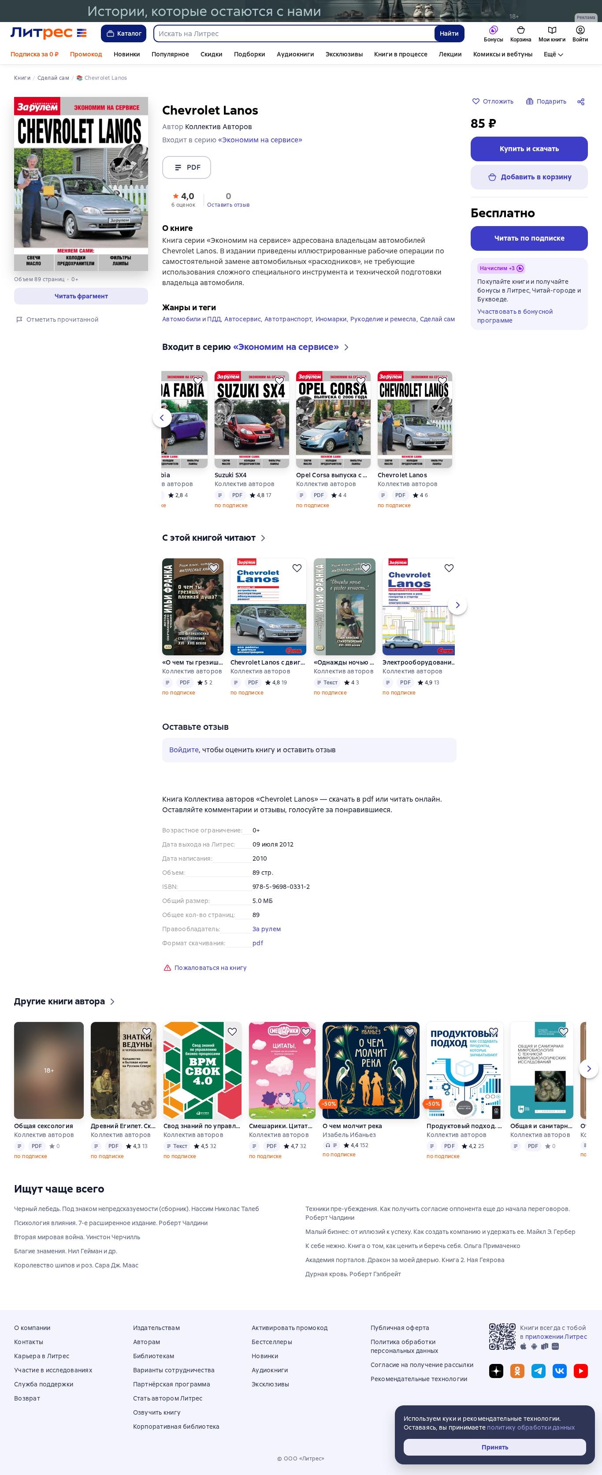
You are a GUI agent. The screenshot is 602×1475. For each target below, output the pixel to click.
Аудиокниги (295, 54)
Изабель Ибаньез (349, 1135)
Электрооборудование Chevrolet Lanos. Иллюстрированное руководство (420, 662)
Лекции (450, 54)
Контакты (28, 1342)
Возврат (27, 1398)
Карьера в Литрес (41, 1356)
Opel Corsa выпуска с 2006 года (333, 475)
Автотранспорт (288, 319)
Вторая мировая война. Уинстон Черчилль (77, 1237)
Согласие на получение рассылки (422, 1365)
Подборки (249, 54)
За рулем (267, 929)
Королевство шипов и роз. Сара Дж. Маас (76, 1265)
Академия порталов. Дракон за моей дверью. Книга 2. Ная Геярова (405, 1260)
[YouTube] (581, 1371)
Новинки (127, 54)
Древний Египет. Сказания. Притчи (123, 1126)
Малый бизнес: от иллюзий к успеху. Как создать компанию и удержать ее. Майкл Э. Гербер (440, 1232)
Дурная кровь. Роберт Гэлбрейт (353, 1274)
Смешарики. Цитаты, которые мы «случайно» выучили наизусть (282, 1126)
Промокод (86, 54)
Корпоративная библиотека (176, 1426)
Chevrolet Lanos (402, 475)
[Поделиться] (582, 101)
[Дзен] (496, 1371)
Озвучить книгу (157, 1412)
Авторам (146, 1342)
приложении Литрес (556, 1337)
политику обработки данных (531, 1427)
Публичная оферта (400, 1328)
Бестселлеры (272, 1342)
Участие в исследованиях (53, 1370)
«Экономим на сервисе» (260, 140)
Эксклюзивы (344, 54)
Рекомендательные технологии (419, 1379)
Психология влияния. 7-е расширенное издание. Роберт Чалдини (111, 1223)
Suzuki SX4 (231, 475)
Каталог (129, 33)
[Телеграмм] (538, 1371)
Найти (449, 33)
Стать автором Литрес (168, 1398)
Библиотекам (154, 1356)
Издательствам (156, 1328)
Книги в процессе (400, 54)
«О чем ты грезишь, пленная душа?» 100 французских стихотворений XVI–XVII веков (192, 662)
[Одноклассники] (517, 1371)
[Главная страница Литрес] (49, 33)
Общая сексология (43, 1126)
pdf (258, 943)
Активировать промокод (289, 1328)
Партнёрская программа (171, 1384)
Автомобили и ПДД (191, 319)
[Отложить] (198, 381)
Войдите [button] (184, 749)
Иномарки (331, 319)
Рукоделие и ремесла (383, 319)
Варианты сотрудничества (174, 1370)
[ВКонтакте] (560, 1371)
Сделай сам (437, 319)
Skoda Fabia (151, 475)
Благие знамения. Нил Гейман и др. (65, 1251)
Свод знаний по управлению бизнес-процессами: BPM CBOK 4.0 (203, 1126)
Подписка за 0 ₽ (35, 54)
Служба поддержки (43, 1384)
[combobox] (293, 33)
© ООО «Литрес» (301, 1459)
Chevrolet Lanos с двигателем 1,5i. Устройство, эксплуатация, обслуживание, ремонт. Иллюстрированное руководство (268, 662)
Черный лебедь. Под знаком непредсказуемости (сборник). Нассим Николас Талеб (136, 1209)
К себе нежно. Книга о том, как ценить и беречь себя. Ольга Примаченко (412, 1246)
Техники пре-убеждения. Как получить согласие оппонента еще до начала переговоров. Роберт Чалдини (437, 1213)
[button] (183, 199)
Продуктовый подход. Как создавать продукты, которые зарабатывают (465, 1126)
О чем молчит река (352, 1126)
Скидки (212, 54)
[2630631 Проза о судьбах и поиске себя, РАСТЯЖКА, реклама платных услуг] (301, 11)
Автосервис (242, 319)
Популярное (170, 54)
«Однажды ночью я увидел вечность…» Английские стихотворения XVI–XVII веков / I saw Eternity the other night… (344, 662)
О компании (32, 1328)
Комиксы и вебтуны (502, 54)
